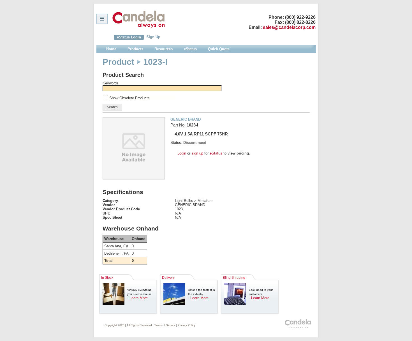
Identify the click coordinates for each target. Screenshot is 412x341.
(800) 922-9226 (300, 17)
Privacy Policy (186, 325)
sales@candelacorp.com (289, 27)
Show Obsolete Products (129, 98)
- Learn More (137, 298)
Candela (138, 19)
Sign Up (153, 37)
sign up (197, 153)
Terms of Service (164, 325)
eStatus (216, 153)
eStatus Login (129, 37)
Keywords (111, 83)
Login (181, 153)
